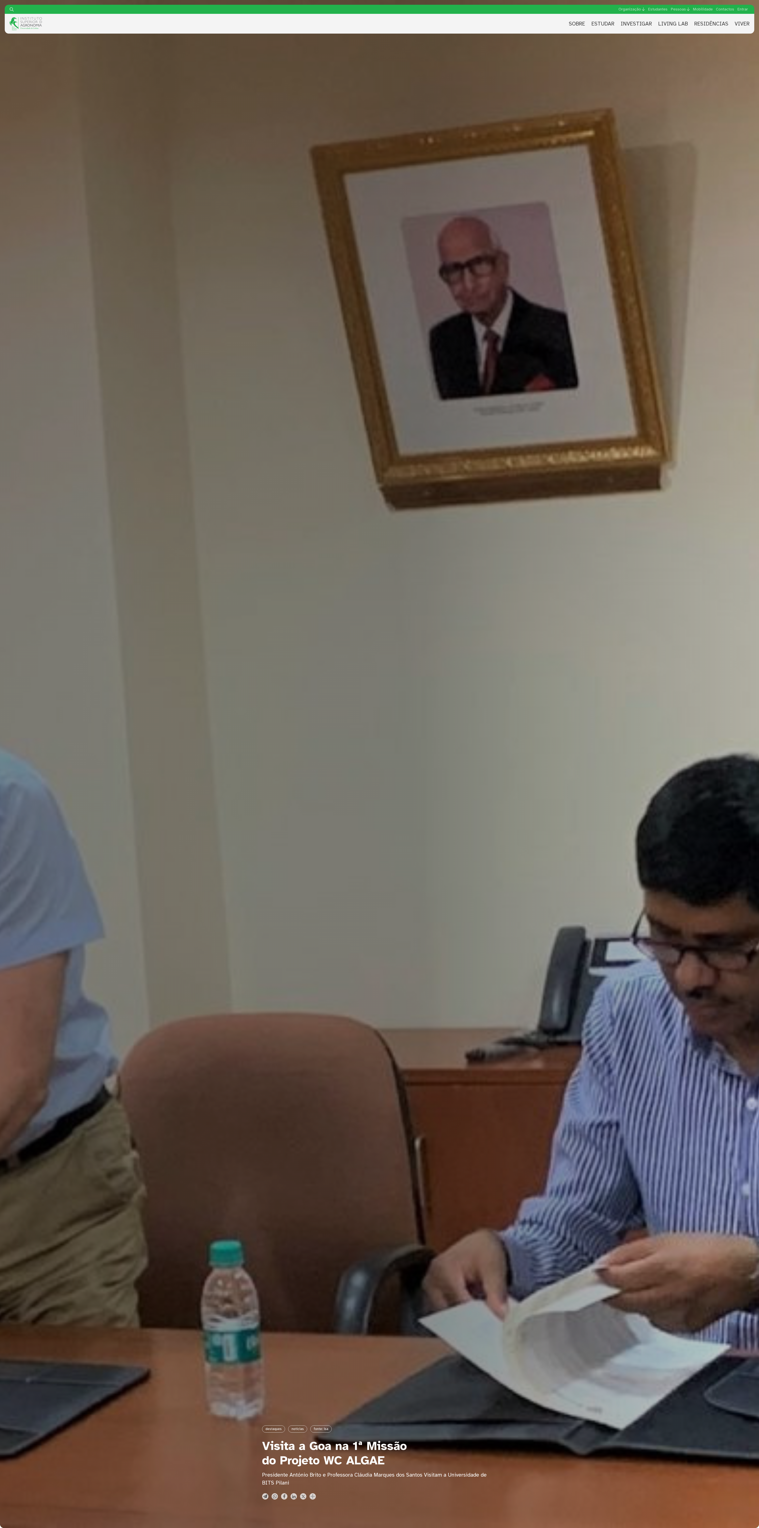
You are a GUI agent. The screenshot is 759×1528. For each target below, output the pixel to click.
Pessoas (678, 9)
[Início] (25, 19)
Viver (742, 23)
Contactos (725, 9)
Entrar (742, 9)
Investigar (636, 23)
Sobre (577, 23)
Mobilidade (703, 9)
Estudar (602, 23)
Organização (629, 9)
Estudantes (657, 9)
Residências (711, 23)
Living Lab (673, 23)
